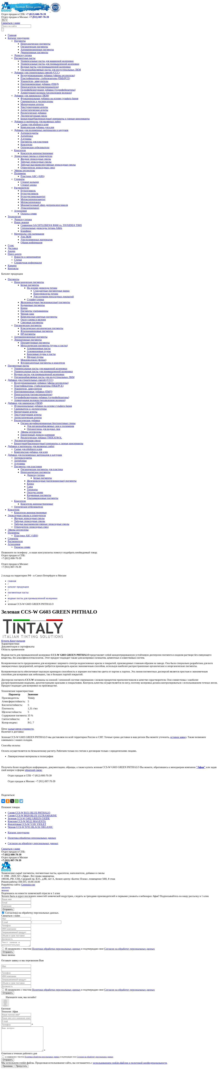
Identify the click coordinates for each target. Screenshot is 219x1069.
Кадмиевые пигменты (33, 305)
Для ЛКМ (26, 236)
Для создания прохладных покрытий (53, 296)
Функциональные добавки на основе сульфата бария (49, 98)
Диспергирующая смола (34, 115)
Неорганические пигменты (35, 43)
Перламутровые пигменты (35, 342)
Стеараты (19, 179)
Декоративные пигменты (34, 52)
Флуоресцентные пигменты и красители (43, 362)
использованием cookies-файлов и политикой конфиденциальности (130, 1062)
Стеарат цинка (29, 184)
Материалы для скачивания (29, 233)
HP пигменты (28, 334)
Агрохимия (20, 210)
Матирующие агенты (32, 104)
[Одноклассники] (8, 801)
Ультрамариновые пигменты (42, 498)
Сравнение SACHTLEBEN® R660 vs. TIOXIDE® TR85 (51, 225)
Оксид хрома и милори (33, 319)
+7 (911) (39, 17)
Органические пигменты (34, 46)
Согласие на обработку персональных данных (33, 843)
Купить (5, 640)
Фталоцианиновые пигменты (37, 331)
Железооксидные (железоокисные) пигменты (45, 302)
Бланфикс (26, 231)
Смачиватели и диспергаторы (37, 101)
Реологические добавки (33, 113)
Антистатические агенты (34, 110)
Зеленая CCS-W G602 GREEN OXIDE (29, 818)
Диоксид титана (23, 55)
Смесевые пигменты (32, 322)
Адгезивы (26, 138)
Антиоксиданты (29, 133)
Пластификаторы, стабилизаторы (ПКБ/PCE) (45, 78)
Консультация (17, 640)
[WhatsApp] (17, 801)
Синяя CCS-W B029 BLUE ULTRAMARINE (32, 815)
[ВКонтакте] (3, 801)
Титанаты (32, 489)
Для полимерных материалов (37, 239)
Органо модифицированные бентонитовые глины (48, 423)
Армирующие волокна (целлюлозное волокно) (46, 92)
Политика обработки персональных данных (32, 838)
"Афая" (200, 767)
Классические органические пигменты (42, 328)
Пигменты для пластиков (34, 141)
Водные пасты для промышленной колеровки (46, 66)
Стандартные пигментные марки (51, 290)
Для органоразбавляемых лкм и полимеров (50, 426)
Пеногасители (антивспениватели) (40, 87)
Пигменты (20, 41)
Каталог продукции (18, 38)
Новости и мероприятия (27, 256)
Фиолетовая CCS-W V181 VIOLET (27, 824)
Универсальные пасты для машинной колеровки (47, 61)
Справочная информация (28, 262)
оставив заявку (178, 737)
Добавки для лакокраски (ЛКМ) (31, 95)
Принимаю (8, 1066)
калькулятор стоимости (21, 728)
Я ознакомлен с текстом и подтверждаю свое (79, 948)
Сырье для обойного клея (34, 124)
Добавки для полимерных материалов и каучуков (41, 130)
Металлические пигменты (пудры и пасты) (44, 345)
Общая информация (31, 242)
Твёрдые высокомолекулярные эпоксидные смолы (48, 164)
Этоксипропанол (30, 208)
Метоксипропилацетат (33, 199)
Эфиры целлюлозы (24, 170)
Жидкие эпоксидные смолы (36, 159)
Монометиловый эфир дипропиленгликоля (44, 205)
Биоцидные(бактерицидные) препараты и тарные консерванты (55, 118)
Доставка (13, 248)
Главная (12, 35)
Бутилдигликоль (29, 193)
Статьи (18, 259)
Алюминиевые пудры (39, 351)
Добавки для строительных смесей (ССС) (37, 72)
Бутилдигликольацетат (33, 196)
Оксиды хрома (35, 492)
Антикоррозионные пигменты (37, 49)
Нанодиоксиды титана (45, 293)
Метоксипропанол (31, 202)
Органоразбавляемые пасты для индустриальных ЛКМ (51, 69)
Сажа (30, 486)
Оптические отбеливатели (35, 147)
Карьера (12, 265)
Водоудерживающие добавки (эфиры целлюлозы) (48, 75)
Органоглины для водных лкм (43, 429)
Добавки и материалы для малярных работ (37, 121)
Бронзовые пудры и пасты (41, 354)
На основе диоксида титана (42, 288)
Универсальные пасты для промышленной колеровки (50, 64)
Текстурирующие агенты (34, 107)
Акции (11, 251)
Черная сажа (27, 313)
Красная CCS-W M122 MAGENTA (27, 821)
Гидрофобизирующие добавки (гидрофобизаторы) (48, 89)
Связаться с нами (10, 23)
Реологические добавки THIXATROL (41, 437)
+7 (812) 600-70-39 (36, 14)
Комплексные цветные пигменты (39, 316)
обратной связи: (33, 770)
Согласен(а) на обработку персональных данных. (31, 912)
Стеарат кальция (30, 182)
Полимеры (20, 173)
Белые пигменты (30, 285)
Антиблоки (27, 136)
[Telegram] (21, 801)
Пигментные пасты (24, 58)
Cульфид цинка (35, 299)
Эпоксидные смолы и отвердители (33, 156)
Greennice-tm (28, 884)
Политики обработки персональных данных (56, 948)
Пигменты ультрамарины (34, 311)
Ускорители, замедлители (34, 81)
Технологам (14, 216)
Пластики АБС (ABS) (32, 176)
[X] (12, 801)
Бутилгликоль (28, 190)
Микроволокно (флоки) (33, 360)
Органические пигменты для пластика (42, 469)
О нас (11, 245)
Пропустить (21, 1066)
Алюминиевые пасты (39, 348)
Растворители (21, 187)
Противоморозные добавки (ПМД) (40, 84)
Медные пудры (35, 357)
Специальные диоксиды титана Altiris (41, 228)
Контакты (13, 268)
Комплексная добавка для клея (37, 127)
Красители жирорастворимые (37, 153)
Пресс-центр (14, 254)
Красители (26, 144)
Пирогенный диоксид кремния (38, 434)
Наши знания (21, 222)
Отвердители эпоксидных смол (38, 167)
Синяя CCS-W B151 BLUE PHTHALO (29, 812)
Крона (24, 308)
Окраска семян (29, 213)
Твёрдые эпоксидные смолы (36, 161)
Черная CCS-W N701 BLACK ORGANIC (30, 827)
